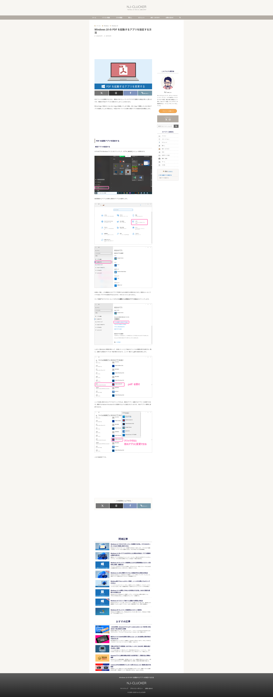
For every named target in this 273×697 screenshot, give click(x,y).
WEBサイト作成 (165, 155)
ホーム (94, 17)
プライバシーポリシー (136, 688)
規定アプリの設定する (164, 177)
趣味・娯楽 (164, 158)
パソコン (164, 136)
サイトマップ (124, 688)
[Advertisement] (123, 48)
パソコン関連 (106, 17)
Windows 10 (115, 26)
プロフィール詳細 (166, 111)
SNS (163, 152)
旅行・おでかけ (155, 17)
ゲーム (163, 161)
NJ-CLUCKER (136, 7)
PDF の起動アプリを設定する (166, 175)
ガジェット (141, 17)
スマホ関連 (119, 17)
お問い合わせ (169, 17)
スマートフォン (165, 139)
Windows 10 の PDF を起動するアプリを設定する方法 (136, 677)
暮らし (130, 17)
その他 (163, 165)
